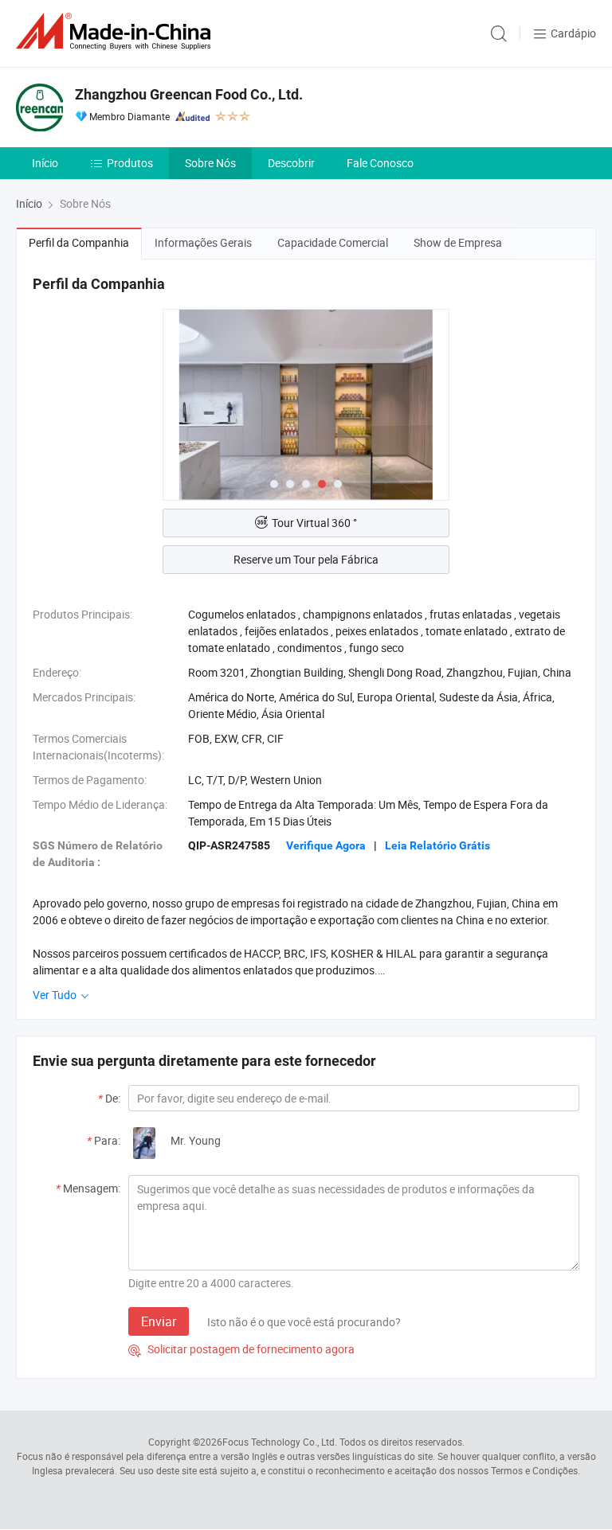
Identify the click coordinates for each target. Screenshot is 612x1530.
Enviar (158, 1321)
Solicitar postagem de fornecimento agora (241, 1348)
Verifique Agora (326, 845)
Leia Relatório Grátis (437, 845)
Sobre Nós (210, 162)
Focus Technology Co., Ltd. (279, 1441)
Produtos (130, 162)
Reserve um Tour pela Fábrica (306, 559)
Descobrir (291, 162)
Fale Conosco (380, 162)
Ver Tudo (56, 994)
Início (45, 162)
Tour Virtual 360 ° (314, 522)
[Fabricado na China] (116, 31)
